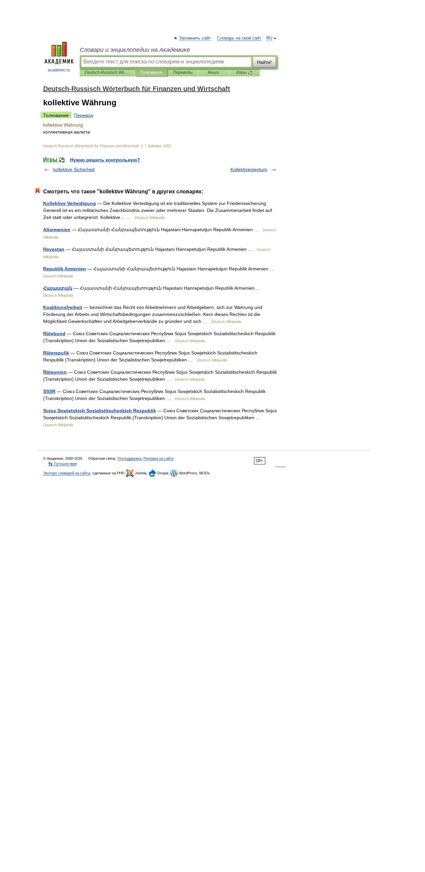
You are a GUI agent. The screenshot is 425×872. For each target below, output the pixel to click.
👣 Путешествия (62, 464)
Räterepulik (56, 352)
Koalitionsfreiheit (62, 307)
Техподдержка (129, 458)
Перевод (83, 115)
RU (269, 38)
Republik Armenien (64, 268)
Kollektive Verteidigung (69, 203)
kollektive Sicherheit (74, 169)
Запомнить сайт (195, 38)
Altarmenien (56, 229)
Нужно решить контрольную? (105, 159)
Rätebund (54, 333)
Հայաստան (57, 288)
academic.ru (59, 70)
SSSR (49, 391)
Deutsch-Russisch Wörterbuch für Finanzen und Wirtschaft (107, 72)
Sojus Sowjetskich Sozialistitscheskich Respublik (99, 410)
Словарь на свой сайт (239, 38)
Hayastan (53, 249)
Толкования (151, 72)
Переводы (183, 72)
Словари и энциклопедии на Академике (135, 50)
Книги (213, 72)
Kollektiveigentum (248, 169)
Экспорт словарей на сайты (66, 473)
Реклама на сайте (158, 458)
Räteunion (55, 372)
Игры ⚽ (244, 72)
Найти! (264, 62)
